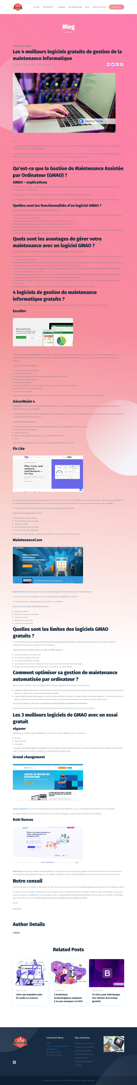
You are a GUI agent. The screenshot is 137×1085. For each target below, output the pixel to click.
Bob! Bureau (17, 871)
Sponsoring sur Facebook (84, 1043)
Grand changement (20, 808)
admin (18, 64)
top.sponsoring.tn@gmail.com (57, 1046)
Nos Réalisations (75, 7)
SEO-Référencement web (84, 1054)
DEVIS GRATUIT (116, 7)
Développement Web (83, 1050)
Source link (17, 908)
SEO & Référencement (22, 46)
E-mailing (61, 7)
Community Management (84, 1061)
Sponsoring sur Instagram (84, 1047)
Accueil (37, 7)
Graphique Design (81, 1057)
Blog (87, 7)
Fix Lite (16, 500)
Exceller (37, 354)
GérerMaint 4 (18, 406)
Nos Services (48, 7)
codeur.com (33, 894)
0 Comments (46, 64)
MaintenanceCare (19, 591)
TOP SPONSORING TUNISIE (69, 1080)
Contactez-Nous (99, 7)
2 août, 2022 (31, 64)
